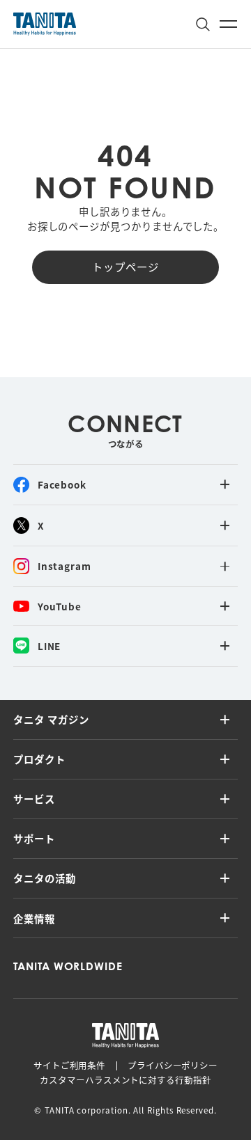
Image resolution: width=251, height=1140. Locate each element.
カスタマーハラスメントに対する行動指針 (125, 1080)
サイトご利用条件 (69, 1065)
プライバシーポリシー (173, 1065)
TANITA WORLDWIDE (68, 966)
